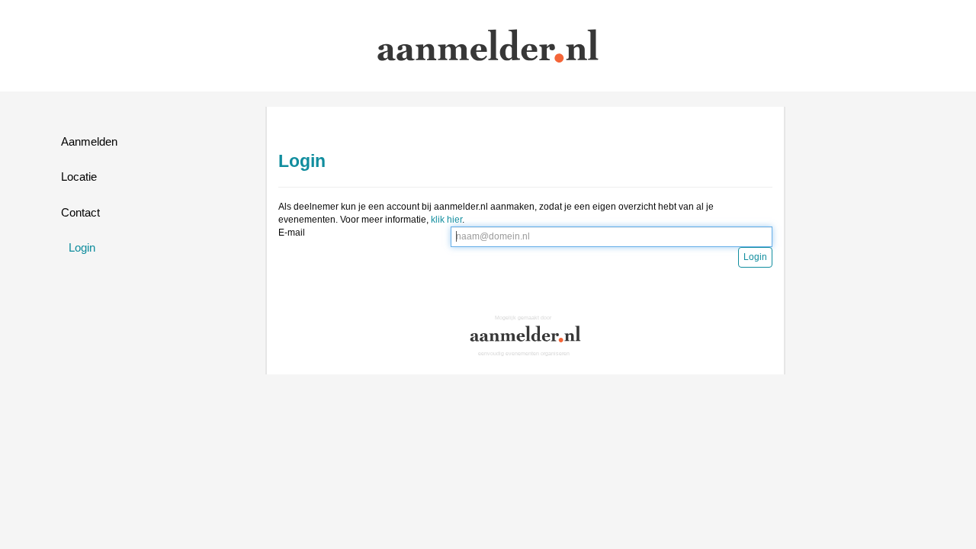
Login (82, 247)
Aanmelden (89, 141)
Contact (80, 212)
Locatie (79, 176)
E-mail (291, 232)
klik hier (446, 219)
